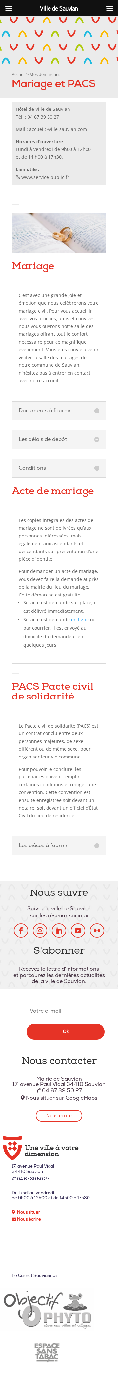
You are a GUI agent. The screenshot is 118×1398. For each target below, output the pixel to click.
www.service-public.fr (45, 177)
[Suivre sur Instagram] (40, 930)
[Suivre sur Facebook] (21, 930)
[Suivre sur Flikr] (97, 930)
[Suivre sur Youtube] (78, 930)
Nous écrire (59, 1115)
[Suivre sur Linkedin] (59, 930)
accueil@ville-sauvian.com (58, 129)
